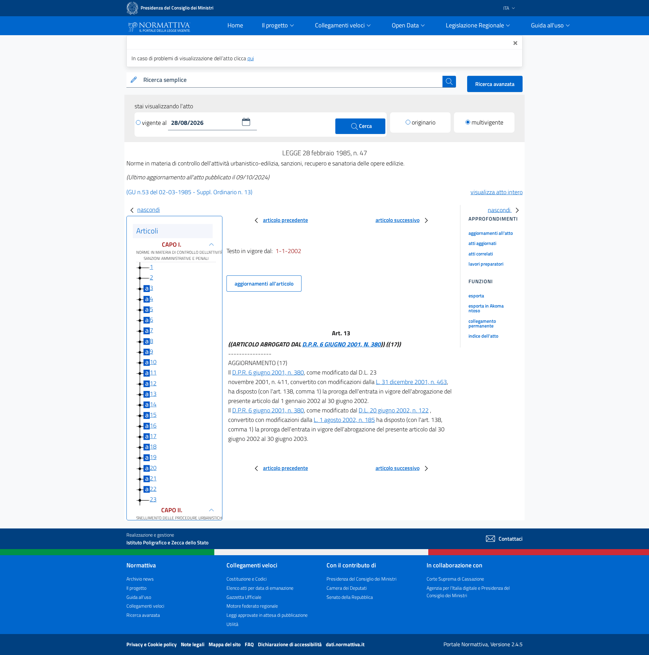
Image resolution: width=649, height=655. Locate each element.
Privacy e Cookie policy (152, 644)
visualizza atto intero (497, 192)
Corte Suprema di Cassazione (455, 578)
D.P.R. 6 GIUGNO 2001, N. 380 (341, 344)
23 (153, 499)
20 (153, 467)
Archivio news (140, 578)
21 (153, 478)
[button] (246, 122)
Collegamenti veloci (145, 605)
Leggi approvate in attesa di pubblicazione (267, 614)
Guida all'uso (138, 597)
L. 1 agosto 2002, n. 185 (344, 419)
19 (153, 456)
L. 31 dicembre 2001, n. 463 (411, 381)
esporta (476, 295)
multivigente (487, 122)
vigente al (155, 122)
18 (153, 446)
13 (153, 393)
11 (153, 372)
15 (153, 414)
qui (250, 58)
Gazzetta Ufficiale (243, 597)
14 (153, 404)
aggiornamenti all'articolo (264, 283)
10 (153, 361)
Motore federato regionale (252, 605)
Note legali (193, 644)
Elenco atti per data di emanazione (259, 587)
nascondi (148, 209)
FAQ (250, 644)
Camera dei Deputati (347, 587)
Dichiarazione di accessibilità (290, 644)
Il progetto (136, 587)
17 (153, 436)
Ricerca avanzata (494, 84)
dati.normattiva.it (345, 644)
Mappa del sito (225, 644)
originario (423, 122)
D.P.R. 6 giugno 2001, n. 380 (268, 372)
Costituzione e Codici (246, 578)
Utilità (232, 624)
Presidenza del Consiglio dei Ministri (361, 578)
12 (153, 383)
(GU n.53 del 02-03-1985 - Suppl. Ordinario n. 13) (189, 192)
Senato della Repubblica (350, 597)
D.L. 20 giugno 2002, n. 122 (394, 410)
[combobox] (291, 80)
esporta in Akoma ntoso (486, 308)
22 (153, 488)
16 (153, 425)
